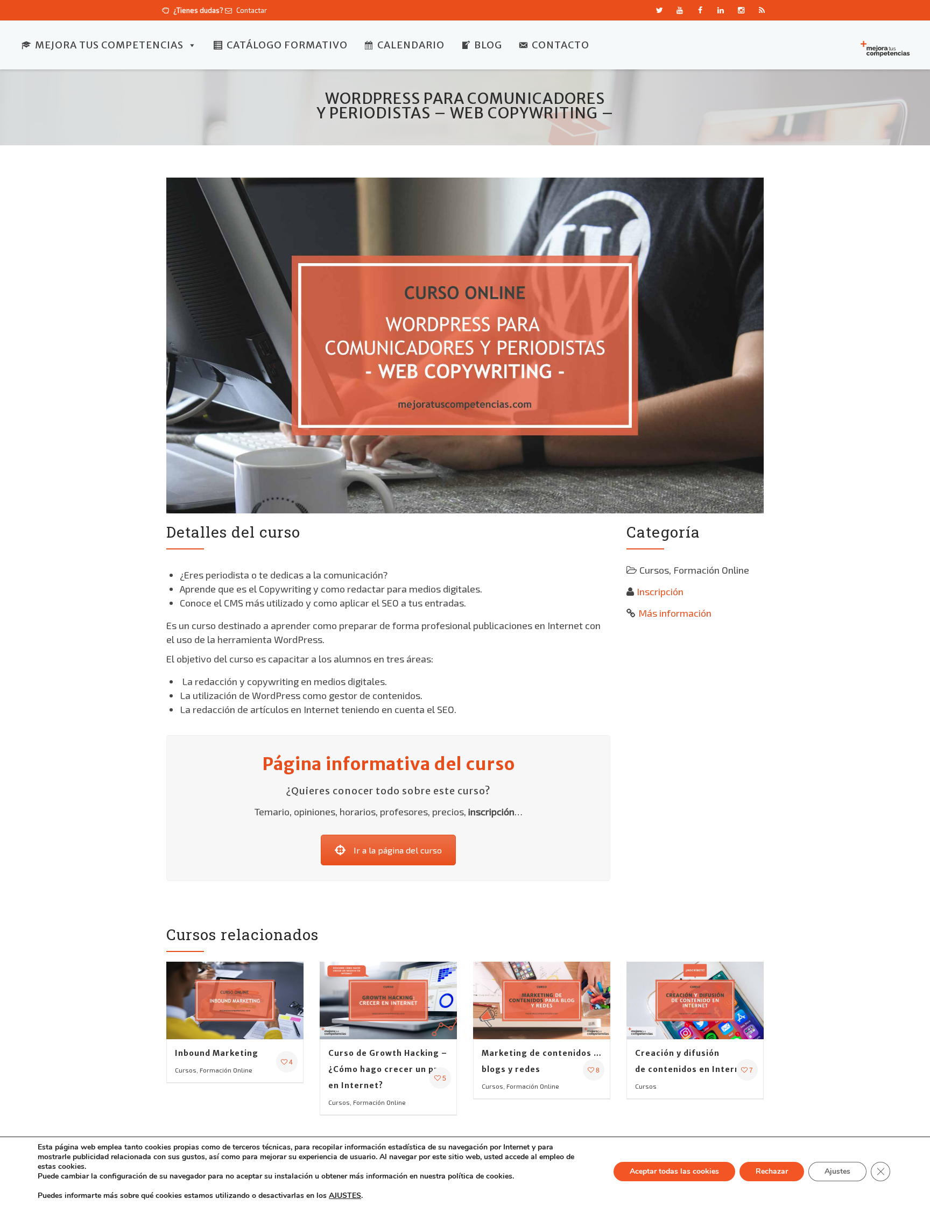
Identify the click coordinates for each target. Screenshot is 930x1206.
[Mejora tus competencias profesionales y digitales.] (884, 48)
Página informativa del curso (388, 764)
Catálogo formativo (287, 45)
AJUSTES (345, 1196)
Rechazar (772, 1171)
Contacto (560, 45)
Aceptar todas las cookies (674, 1171)
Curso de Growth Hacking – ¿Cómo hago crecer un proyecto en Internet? (388, 1069)
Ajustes (837, 1171)
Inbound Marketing (216, 1053)
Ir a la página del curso (398, 850)
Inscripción (660, 591)
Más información (674, 613)
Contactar (251, 10)
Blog (488, 45)
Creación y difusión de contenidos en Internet (692, 1061)
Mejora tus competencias (109, 45)
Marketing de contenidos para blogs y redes (542, 1061)
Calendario (411, 45)
